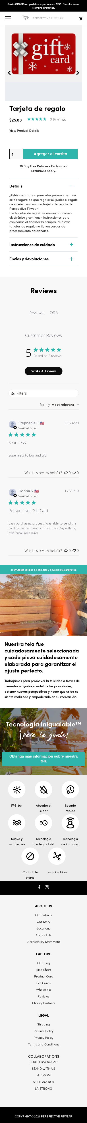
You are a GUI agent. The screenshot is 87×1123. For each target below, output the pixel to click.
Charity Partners (43, 1003)
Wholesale (43, 989)
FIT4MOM (44, 1075)
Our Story (43, 921)
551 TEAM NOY (43, 1081)
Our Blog (43, 963)
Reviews (43, 996)
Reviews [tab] (36, 312)
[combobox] (59, 405)
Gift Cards (43, 983)
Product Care (43, 976)
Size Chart (43, 969)
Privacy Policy (43, 1037)
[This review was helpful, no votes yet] (66, 472)
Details (15, 186)
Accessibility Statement (43, 941)
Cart (81, 18)
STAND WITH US (43, 1068)
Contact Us (43, 935)
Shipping (43, 1024)
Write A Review (43, 371)
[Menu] (7, 18)
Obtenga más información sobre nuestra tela (43, 758)
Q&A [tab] (54, 312)
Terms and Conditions (43, 1044)
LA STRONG (43, 1088)
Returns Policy (44, 1031)
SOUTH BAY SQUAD (44, 1061)
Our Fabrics (43, 915)
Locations (43, 928)
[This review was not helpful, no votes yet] (74, 472)
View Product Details (24, 130)
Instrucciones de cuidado (32, 244)
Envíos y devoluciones (29, 258)
